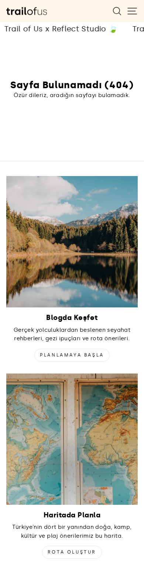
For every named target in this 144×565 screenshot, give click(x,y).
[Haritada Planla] (72, 439)
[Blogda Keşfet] (72, 241)
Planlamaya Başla (72, 355)
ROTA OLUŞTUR (72, 552)
